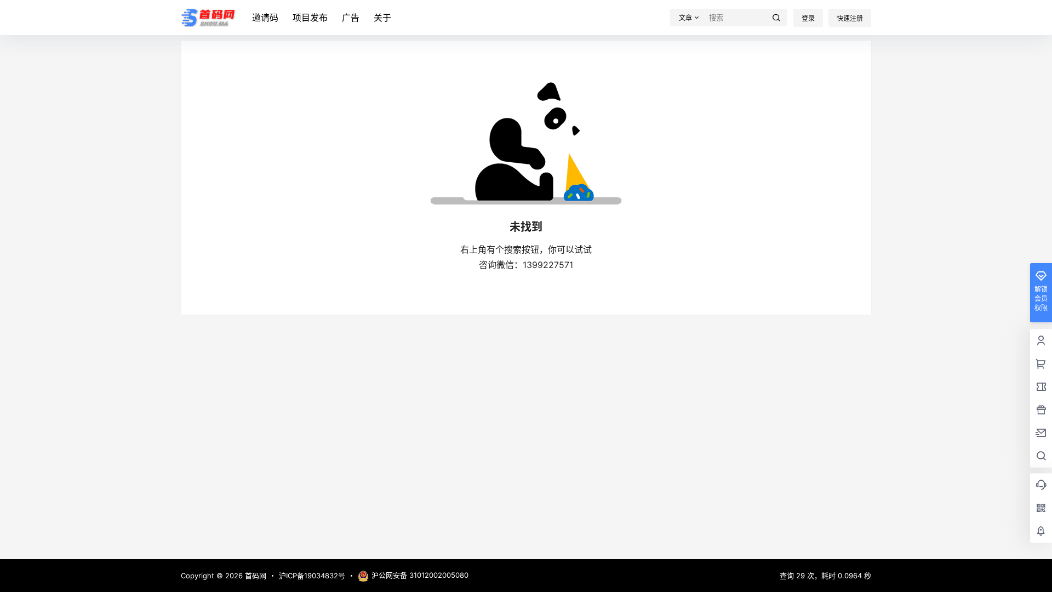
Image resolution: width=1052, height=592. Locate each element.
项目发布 (310, 17)
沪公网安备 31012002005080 (419, 575)
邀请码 (265, 17)
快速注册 (850, 18)
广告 (350, 17)
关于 (382, 17)
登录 (808, 18)
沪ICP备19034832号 (312, 575)
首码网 (254, 575)
